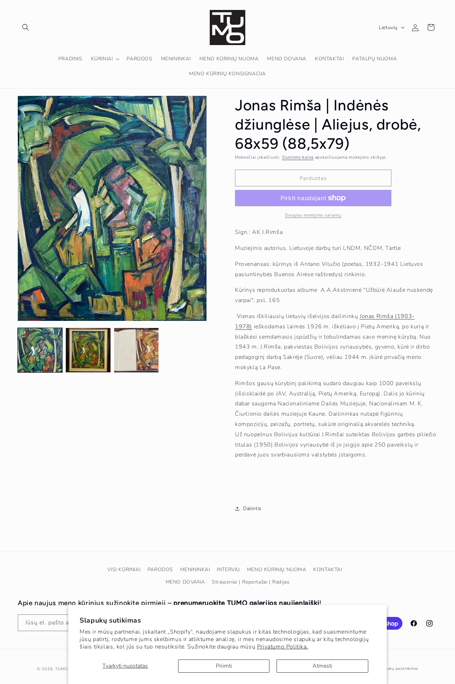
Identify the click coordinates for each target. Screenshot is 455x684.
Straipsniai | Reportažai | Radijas (250, 582)
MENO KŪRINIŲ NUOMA (276, 569)
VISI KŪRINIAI (123, 569)
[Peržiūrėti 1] (40, 350)
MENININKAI (195, 569)
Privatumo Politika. (282, 647)
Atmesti (322, 666)
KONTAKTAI (327, 569)
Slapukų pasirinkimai (398, 668)
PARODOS (160, 569)
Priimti (224, 666)
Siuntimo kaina (298, 157)
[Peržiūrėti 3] (136, 350)
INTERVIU (228, 569)
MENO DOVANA (185, 582)
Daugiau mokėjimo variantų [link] (313, 215)
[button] (25, 27)
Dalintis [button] (252, 508)
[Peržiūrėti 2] (88, 350)
